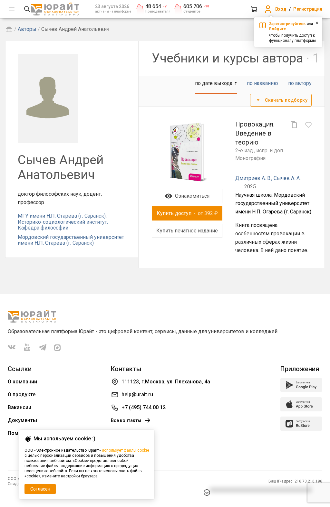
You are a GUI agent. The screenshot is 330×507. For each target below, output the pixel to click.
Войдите (277, 29)
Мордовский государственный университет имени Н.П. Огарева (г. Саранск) (71, 240)
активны (102, 11)
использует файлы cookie (125, 450)
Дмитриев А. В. (253, 178)
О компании (22, 382)
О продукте (21, 394)
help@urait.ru (137, 394)
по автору (300, 83)
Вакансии (19, 407)
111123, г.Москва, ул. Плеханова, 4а (165, 382)
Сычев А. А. (287, 178)
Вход (280, 9)
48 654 (153, 6)
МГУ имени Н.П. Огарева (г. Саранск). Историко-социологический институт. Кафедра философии (63, 222)
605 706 (192, 6)
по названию (262, 83)
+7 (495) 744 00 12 (143, 407)
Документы (22, 420)
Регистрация (307, 9)
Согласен (40, 489)
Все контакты (126, 420)
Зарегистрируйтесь (287, 24)
